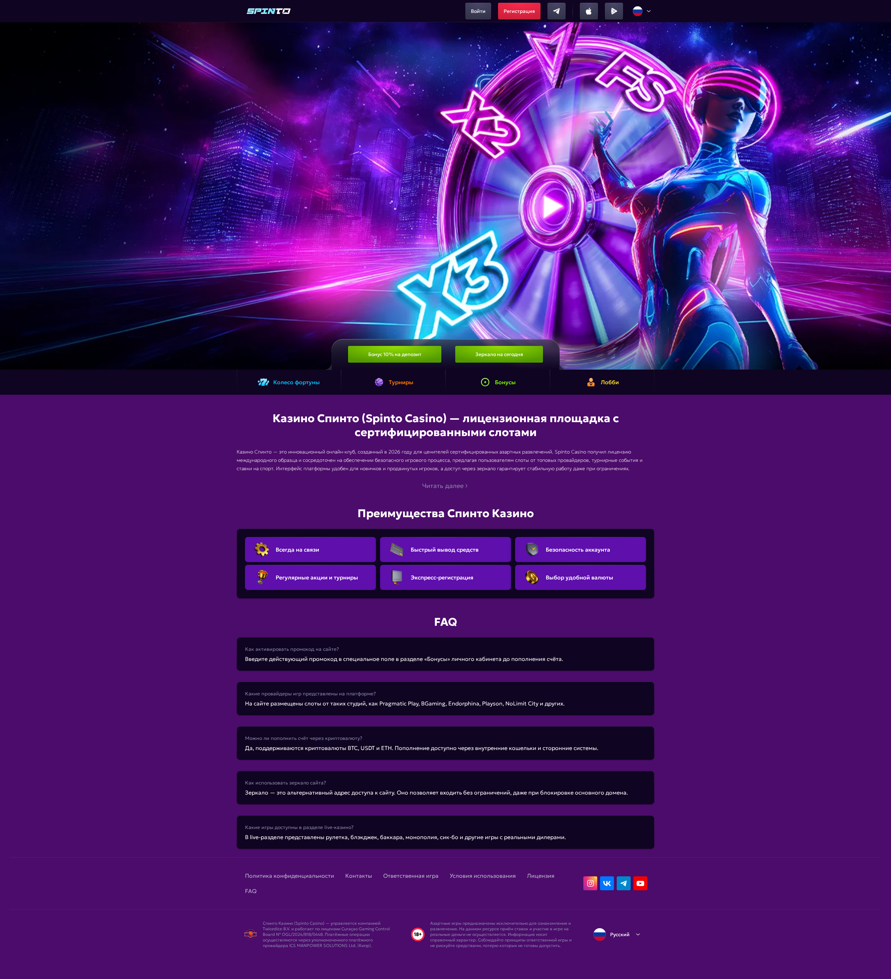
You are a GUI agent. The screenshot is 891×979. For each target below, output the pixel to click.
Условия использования (483, 875)
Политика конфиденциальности (289, 875)
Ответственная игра (411, 875)
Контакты (358, 875)
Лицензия (540, 875)
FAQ (251, 890)
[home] (269, 11)
